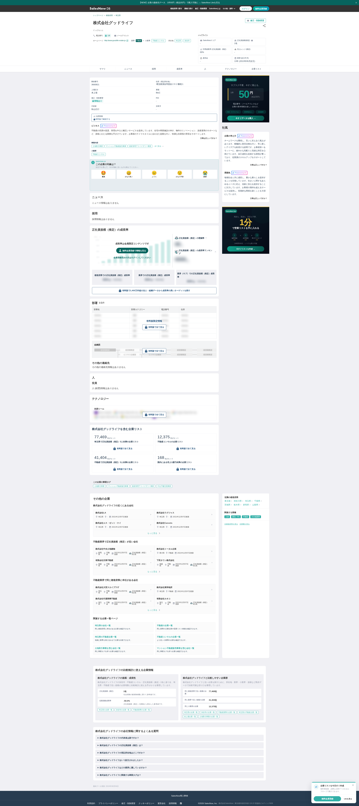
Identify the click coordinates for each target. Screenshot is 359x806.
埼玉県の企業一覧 (105, 710)
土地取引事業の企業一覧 (209, 717)
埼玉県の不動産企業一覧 (248, 712)
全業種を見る (245, 524)
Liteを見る (348, 799)
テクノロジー (231, 69)
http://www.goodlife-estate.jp (115, 40)
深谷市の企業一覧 (122, 710)
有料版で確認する (102, 119)
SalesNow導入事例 (179, 796)
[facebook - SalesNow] (181, 803)
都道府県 (109, 15)
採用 (154, 69)
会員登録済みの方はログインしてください (132, 257)
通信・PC (236, 517)
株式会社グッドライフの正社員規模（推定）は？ (121, 745)
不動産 (138, 41)
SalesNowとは (214, 8)
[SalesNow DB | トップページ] (100, 8)
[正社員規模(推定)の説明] (252, 40)
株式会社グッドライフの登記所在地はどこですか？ (122, 753)
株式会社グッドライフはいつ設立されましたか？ (121, 760)
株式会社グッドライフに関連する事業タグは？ (120, 775)
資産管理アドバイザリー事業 (143, 486)
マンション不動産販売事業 (118, 486)
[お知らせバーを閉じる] (356, 2)
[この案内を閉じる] (353, 785)
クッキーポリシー (146, 803)
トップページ (98, 15)
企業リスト (256, 69)
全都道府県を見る (231, 524)
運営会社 (161, 803)
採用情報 (173, 803)
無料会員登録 (261, 9)
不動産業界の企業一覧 (141, 710)
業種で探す (188, 8)
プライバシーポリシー (108, 803)
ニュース (128, 69)
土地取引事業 (99, 486)
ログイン (246, 9)
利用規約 (91, 803)
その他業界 (255, 517)
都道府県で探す (176, 8)
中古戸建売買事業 (164, 486)
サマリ (102, 69)
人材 (227, 517)
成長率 (179, 69)
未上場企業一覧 (190, 717)
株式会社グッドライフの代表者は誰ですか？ (119, 738)
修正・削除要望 (201, 8)
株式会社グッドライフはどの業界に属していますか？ (123, 767)
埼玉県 (118, 15)
